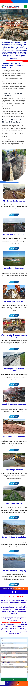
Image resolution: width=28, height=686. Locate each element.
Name (2, 638)
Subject (2, 657)
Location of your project (6, 662)
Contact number (4, 648)
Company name (4, 652)
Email (2, 643)
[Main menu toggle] (25, 6)
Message (3, 667)
